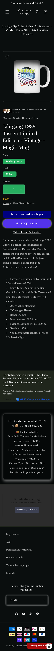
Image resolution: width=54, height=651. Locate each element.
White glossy (14, 161)
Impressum (12, 534)
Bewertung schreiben (27, 509)
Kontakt (10, 573)
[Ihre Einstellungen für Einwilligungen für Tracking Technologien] (49, 646)
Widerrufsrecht (15, 557)
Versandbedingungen (18, 565)
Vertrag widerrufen (39, 645)
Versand (6, 203)
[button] (7, 12)
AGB (9, 541)
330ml (10, 174)
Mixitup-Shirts (21, 646)
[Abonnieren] (43, 600)
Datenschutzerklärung (19, 549)
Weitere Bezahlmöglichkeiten (26, 232)
